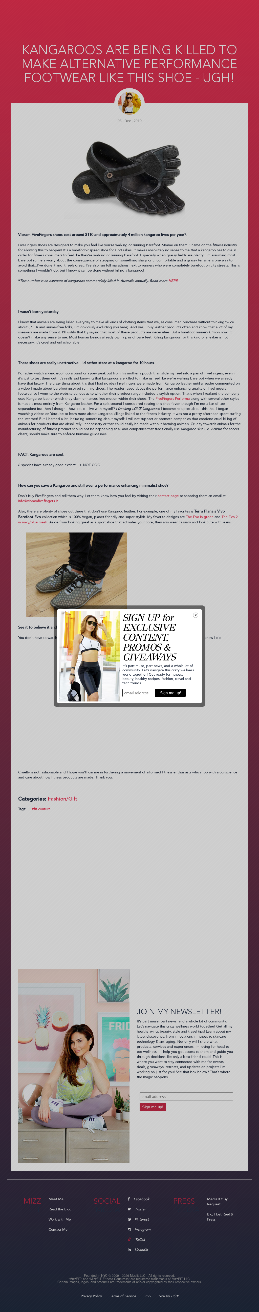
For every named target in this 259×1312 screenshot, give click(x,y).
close (195, 615)
